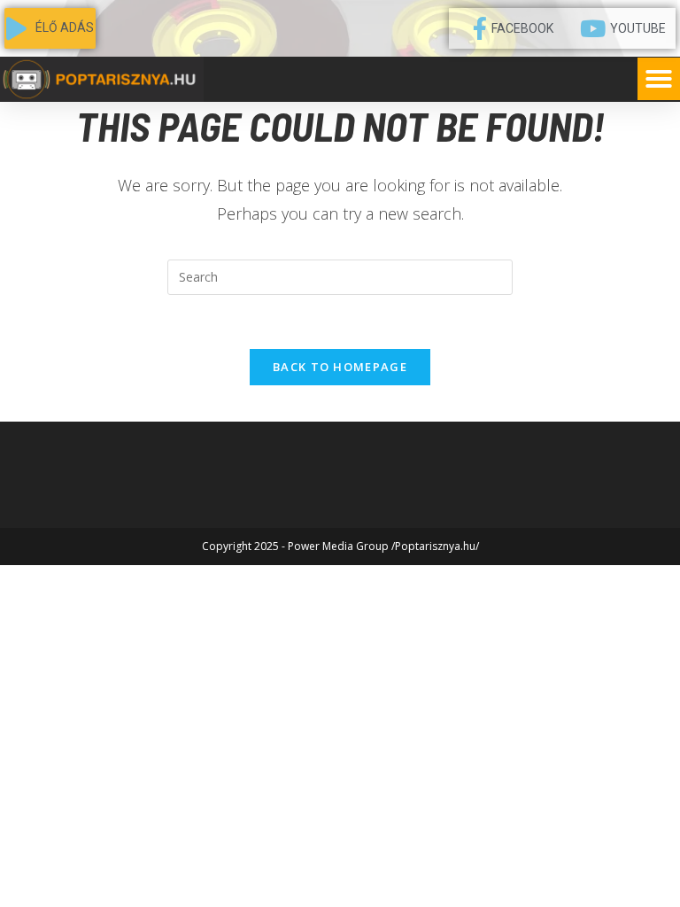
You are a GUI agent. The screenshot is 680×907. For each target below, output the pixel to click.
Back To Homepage (340, 367)
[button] (659, 79)
